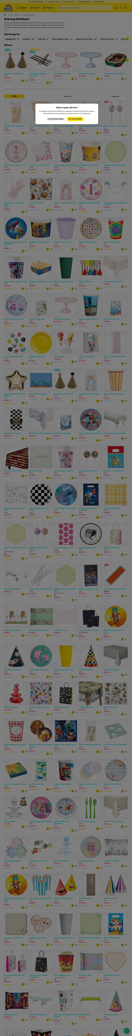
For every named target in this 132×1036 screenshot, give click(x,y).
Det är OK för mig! (75, 119)
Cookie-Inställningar (56, 119)
